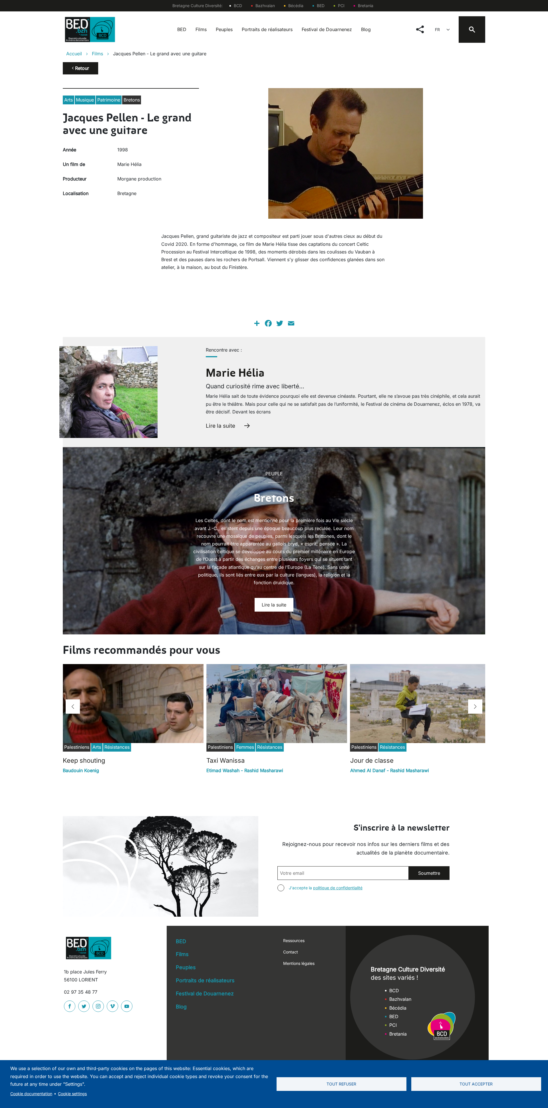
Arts (68, 100)
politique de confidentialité (337, 887)
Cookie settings (72, 1093)
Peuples (224, 29)
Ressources (294, 940)
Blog (366, 29)
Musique (85, 100)
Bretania (365, 5)
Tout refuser (341, 1084)
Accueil (74, 53)
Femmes (245, 747)
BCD (238, 5)
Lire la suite (220, 425)
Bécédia (295, 5)
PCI (341, 5)
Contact (290, 951)
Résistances (117, 747)
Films (201, 29)
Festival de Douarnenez (327, 29)
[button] (73, 706)
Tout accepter (476, 1084)
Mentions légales (299, 963)
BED (321, 5)
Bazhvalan (265, 5)
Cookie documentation (31, 1093)
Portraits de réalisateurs (267, 29)
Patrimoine (108, 100)
